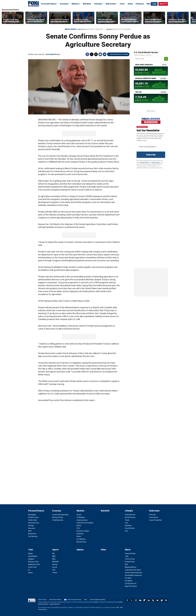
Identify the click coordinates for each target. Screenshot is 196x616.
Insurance (31, 528)
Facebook (87, 54)
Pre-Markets (81, 539)
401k (30, 531)
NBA (53, 556)
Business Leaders (83, 531)
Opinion (80, 549)
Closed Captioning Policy (133, 572)
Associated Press (52, 54)
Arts (126, 531)
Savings (31, 525)
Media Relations (130, 567)
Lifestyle (98, 4)
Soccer (54, 567)
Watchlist (87, 4)
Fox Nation (128, 581)
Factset (96, 602)
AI (29, 570)
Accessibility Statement (133, 575)
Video (130, 4)
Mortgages (32, 515)
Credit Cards (32, 520)
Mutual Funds (81, 542)
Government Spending (60, 515)
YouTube (140, 600)
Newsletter (157, 600)
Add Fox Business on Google (119, 54)
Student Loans (33, 517)
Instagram (136, 600)
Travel (127, 520)
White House (70, 29)
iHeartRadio (166, 600)
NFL (53, 553)
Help (85, 599)
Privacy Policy (144, 162)
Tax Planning (32, 536)
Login (154, 4)
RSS (153, 600)
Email (104, 54)
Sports (55, 549)
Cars (126, 523)
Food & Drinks (130, 528)
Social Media (32, 556)
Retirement (32, 534)
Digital (30, 553)
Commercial (153, 517)
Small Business (57, 520)
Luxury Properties (155, 520)
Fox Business (33, 4)
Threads (96, 54)
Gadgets (31, 559)
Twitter (91, 54)
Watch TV (163, 4)
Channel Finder (130, 553)
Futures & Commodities (85, 523)
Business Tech (33, 562)
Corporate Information (133, 570)
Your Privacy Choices (74, 599)
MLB (53, 559)
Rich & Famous (130, 517)
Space (30, 572)
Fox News (128, 578)
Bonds (79, 525)
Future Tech (32, 567)
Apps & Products (131, 586)
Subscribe (151, 154)
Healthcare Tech (34, 564)
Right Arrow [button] (191, 17)
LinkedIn (149, 600)
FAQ (126, 564)
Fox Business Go (130, 583)
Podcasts (140, 4)
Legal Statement (54, 604)
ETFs (78, 528)
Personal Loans (33, 523)
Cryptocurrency (82, 520)
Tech (122, 4)
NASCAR (55, 562)
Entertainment (130, 515)
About (127, 549)
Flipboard (144, 600)
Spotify (162, 600)
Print (100, 54)
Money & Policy (57, 517)
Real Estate (111, 4)
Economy (64, 4)
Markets (75, 4)
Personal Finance (48, 4)
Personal (152, 515)
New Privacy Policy (55, 599)
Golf (53, 570)
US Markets (81, 517)
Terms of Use (156, 162)
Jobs (126, 556)
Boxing (54, 564)
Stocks (79, 515)
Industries (80, 534)
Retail (79, 536)
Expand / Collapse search (148, 4)
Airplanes (128, 525)
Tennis (54, 572)
